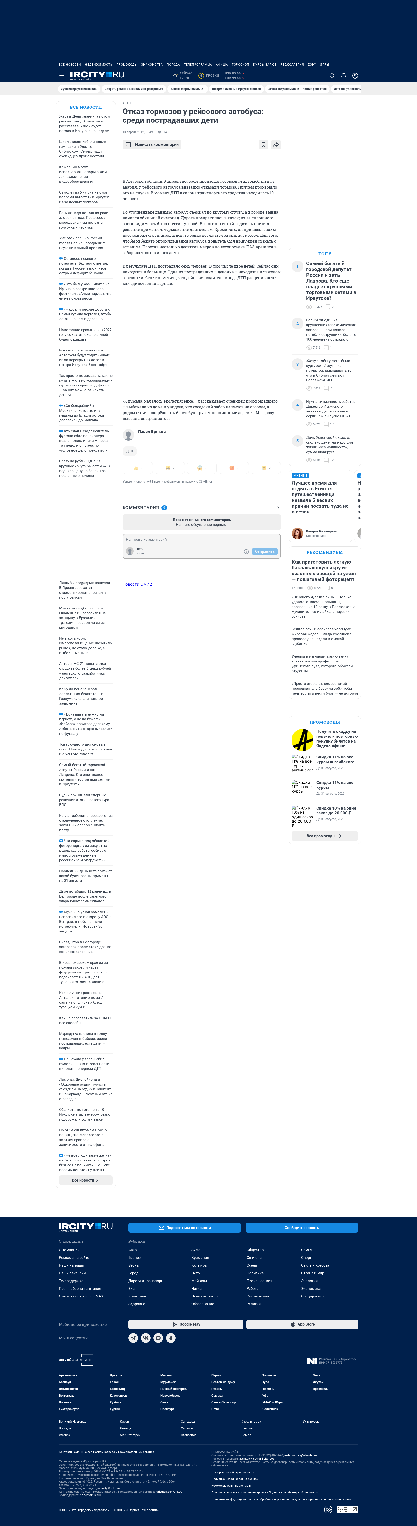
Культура (199, 1265)
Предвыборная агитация (80, 1288)
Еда (131, 1288)
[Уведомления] (343, 75)
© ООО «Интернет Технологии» (136, 1510)
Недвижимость (98, 64)
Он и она (254, 1258)
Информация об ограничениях (232, 1472)
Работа (252, 1288)
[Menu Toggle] (62, 75)
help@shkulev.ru (90, 1495)
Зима (195, 1250)
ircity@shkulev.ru (112, 1488)
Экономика (311, 1288)
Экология (309, 1281)
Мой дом (199, 1281)
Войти (140, 553)
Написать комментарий (157, 144)
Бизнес (134, 1258)
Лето (195, 1273)
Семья (306, 1250)
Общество (255, 1250)
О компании (69, 1250)
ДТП (129, 451)
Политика (255, 1273)
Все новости (70, 64)
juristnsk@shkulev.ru (169, 1491)
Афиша (222, 64)
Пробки (209, 76)
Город (133, 1273)
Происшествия (259, 1281)
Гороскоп (240, 64)
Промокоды (126, 64)
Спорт (306, 1258)
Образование (202, 1304)
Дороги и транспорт (145, 1281)
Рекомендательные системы (231, 1485)
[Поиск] (332, 75)
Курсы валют (265, 64)
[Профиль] (355, 75)
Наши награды (71, 1265)
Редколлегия (292, 64)
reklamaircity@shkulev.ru (300, 1455)
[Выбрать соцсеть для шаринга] (276, 144)
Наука (196, 1288)
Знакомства (152, 64)
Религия (254, 1304)
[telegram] (133, 1338)
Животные (137, 1296)
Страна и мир (312, 1273)
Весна (133, 1265)
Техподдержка (71, 1281)
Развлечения (258, 1296)
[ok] (171, 1338)
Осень (252, 1265)
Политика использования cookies (234, 1479)
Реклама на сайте (74, 1258)
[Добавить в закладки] (263, 144)
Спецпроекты (313, 1296)
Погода (173, 64)
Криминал (200, 1258)
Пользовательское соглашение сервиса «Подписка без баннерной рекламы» (264, 1492)
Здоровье (136, 1304)
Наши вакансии (72, 1273)
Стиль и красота (315, 1265)
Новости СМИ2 (137, 584)
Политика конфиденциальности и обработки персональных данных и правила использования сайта (281, 1499)
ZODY (312, 64)
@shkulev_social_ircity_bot (256, 1458)
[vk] (146, 1338)
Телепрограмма (198, 64)
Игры (324, 64)
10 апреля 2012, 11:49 (138, 132)
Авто (132, 1250)
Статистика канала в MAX (81, 1296)
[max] (158, 1338)
